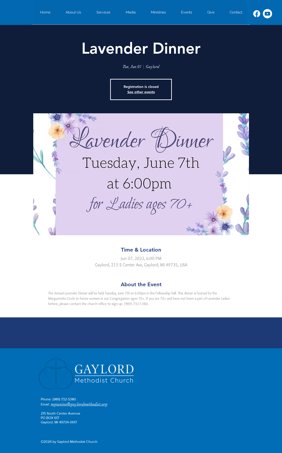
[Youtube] (267, 13)
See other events (141, 92)
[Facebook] (256, 13)
